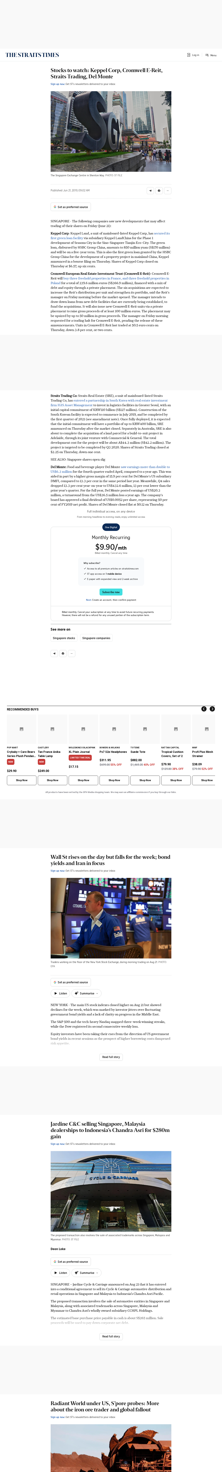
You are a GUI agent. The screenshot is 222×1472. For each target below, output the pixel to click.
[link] (32, 55)
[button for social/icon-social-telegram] (150, 190)
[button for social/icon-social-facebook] (159, 190)
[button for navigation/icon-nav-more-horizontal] (167, 190)
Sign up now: (58, 84)
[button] (192, 55)
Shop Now (21, 780)
